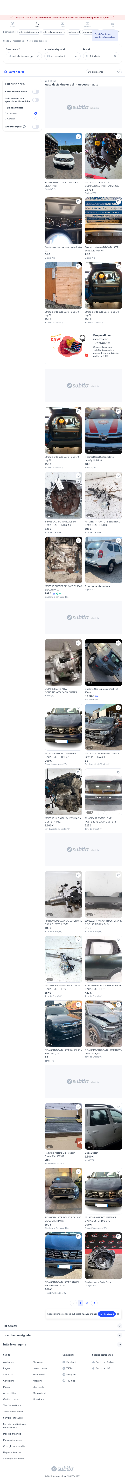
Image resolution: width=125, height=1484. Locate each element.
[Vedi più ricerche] (119, 32)
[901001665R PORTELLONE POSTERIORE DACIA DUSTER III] (103, 799)
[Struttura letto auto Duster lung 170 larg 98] (63, 293)
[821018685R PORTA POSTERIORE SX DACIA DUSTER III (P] (103, 967)
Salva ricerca (16, 71)
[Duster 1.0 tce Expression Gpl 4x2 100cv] (103, 670)
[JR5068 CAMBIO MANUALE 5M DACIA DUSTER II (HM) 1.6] (63, 503)
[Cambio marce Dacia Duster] (103, 1263)
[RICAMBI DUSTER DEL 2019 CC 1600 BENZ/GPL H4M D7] (63, 1199)
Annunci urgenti (13, 126)
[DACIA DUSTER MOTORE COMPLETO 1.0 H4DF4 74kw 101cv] (103, 164)
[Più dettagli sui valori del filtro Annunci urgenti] (24, 126)
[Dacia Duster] (103, 1134)
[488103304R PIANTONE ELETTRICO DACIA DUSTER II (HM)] (103, 503)
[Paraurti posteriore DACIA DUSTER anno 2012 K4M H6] (103, 228)
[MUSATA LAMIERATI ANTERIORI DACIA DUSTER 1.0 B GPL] (63, 735)
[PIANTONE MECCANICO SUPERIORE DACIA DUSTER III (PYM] (63, 902)
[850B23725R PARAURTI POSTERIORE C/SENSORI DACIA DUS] (103, 902)
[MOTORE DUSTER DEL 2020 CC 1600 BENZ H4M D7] (63, 567)
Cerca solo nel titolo (16, 91)
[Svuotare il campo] (37, 56)
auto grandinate (91, 32)
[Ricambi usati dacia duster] (103, 567)
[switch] (35, 92)
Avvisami (109, 1314)
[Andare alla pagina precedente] (73, 1303)
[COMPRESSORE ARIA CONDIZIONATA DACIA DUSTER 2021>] (63, 670)
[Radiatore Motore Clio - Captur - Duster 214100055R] (63, 1134)
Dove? (86, 49)
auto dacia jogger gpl (29, 32)
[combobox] (24, 56)
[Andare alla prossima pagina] (94, 1303)
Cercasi (11, 118)
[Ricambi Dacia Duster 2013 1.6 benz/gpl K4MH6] (103, 438)
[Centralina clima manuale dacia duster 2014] (63, 228)
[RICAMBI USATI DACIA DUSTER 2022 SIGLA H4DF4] (63, 162)
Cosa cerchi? (13, 49)
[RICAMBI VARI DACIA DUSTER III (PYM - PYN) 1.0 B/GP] (103, 1031)
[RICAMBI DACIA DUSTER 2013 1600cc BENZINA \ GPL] (63, 1031)
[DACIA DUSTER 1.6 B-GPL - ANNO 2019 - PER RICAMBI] (103, 735)
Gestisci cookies (11, 1399)
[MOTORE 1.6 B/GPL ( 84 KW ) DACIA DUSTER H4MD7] (63, 799)
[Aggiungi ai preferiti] (78, 136)
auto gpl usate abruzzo (54, 32)
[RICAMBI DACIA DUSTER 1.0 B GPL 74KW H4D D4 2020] (63, 1263)
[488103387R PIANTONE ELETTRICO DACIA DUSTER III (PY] (63, 967)
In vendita (12, 113)
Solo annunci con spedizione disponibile (17, 100)
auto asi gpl (74, 32)
